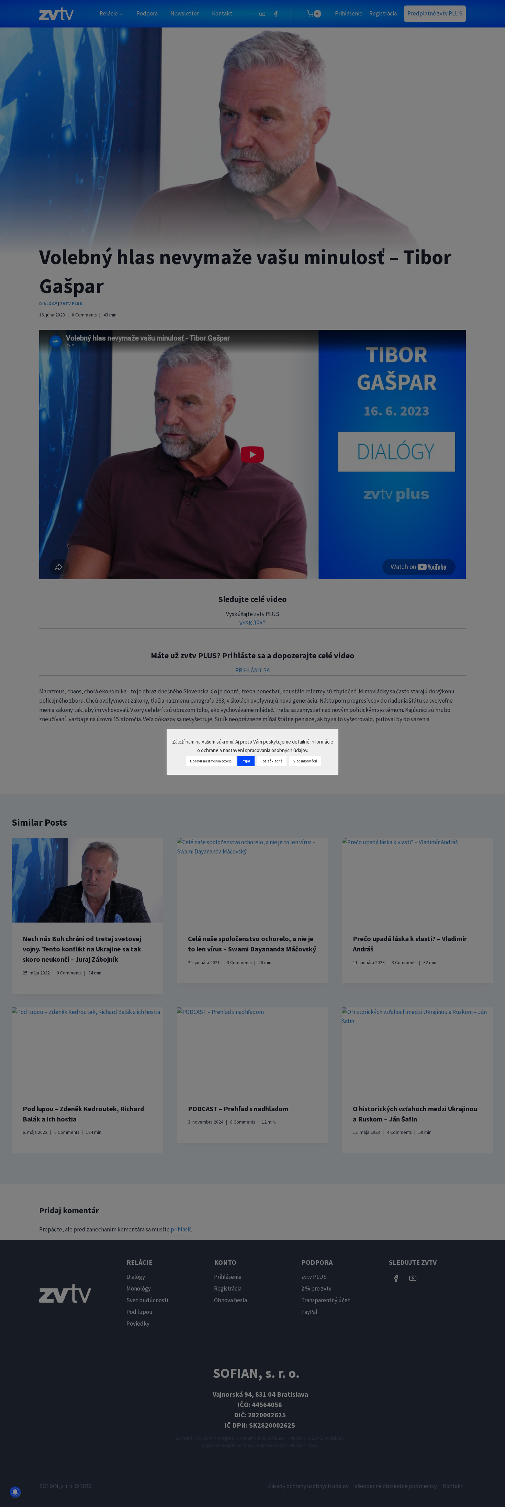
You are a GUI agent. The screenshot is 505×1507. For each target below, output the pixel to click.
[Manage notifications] (15, 1491)
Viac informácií (305, 761)
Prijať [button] (246, 761)
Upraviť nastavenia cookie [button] (211, 761)
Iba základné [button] (271, 761)
